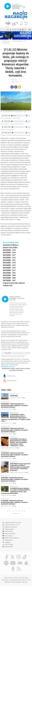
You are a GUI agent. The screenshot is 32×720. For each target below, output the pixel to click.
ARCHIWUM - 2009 (9, 275)
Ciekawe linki (7, 285)
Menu (29, 29)
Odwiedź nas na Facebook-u (10, 29)
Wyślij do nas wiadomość (23, 29)
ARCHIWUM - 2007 (9, 280)
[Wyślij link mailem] (19, 87)
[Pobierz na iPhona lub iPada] (26, 561)
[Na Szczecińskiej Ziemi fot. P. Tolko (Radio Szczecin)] (16, 100)
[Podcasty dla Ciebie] (13, 567)
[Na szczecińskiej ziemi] (16, 35)
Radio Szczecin (6, 41)
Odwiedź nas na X (13, 29)
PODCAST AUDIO (11, 376)
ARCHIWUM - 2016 (9, 257)
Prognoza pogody (9, 529)
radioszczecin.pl (8, 531)
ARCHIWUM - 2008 (9, 278)
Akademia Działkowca (10, 245)
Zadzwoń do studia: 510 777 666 (12, 522)
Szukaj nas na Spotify (20, 29)
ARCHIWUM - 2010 (9, 273)
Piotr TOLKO (15, 82)
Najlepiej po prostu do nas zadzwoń (8, 29)
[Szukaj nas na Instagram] (19, 555)
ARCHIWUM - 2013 (9, 265)
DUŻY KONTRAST (8, 546)
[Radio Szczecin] (16, 15)
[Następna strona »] (24, 511)
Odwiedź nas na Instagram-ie (15, 29)
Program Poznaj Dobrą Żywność (14, 283)
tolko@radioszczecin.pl (8, 366)
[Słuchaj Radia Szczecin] (8, 6)
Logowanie (7, 542)
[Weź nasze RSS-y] (19, 567)
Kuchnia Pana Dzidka (10, 247)
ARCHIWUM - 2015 (9, 260)
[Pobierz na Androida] (20, 561)
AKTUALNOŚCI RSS (11, 380)
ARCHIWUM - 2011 (9, 270)
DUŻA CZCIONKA (8, 544)
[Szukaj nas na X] (12, 555)
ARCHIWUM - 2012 (9, 268)
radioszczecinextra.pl (9, 533)
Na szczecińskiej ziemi (17, 41)
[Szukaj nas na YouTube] (12, 561)
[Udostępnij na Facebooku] (12, 87)
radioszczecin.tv (8, 535)
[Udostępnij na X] (15, 87)
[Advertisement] (16, 604)
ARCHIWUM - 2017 (9, 255)
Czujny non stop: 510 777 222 (12, 524)
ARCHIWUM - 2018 (9, 252)
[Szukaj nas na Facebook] (6, 555)
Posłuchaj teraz (8, 540)
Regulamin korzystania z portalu (17, 580)
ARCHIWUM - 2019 (9, 250)
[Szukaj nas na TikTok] (25, 555)
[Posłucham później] (19, 118)
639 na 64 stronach (16, 513)
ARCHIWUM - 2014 (9, 262)
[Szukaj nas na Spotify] (6, 561)
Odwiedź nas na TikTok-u (18, 29)
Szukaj (25, 29)
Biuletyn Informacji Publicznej (11, 538)
